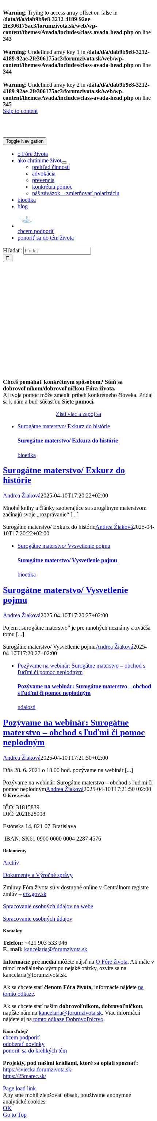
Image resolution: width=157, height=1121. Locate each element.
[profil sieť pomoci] (78, 369)
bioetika (27, 455)
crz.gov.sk (34, 894)
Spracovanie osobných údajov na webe (48, 906)
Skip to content (20, 111)
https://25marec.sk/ (24, 1076)
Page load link (19, 1088)
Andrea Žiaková (22, 495)
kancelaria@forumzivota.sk (55, 949)
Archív (11, 863)
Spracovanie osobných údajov (37, 919)
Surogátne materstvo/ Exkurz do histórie (64, 426)
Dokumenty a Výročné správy (38, 875)
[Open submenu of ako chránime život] (64, 162)
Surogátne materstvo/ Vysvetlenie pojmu (64, 546)
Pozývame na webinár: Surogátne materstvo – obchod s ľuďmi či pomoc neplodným (81, 668)
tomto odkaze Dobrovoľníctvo (68, 1019)
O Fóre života (111, 962)
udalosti (26, 707)
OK (7, 1108)
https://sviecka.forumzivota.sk (37, 1069)
